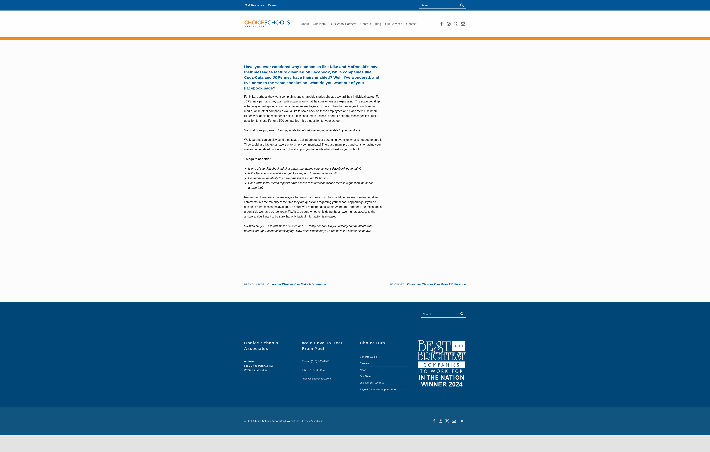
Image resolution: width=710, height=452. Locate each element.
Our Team (319, 24)
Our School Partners (343, 24)
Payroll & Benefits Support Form (378, 389)
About (305, 24)
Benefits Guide (368, 356)
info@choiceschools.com (316, 378)
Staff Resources (254, 5)
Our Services (393, 24)
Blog (378, 24)
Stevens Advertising (311, 420)
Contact (411, 24)
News (363, 369)
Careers (365, 24)
